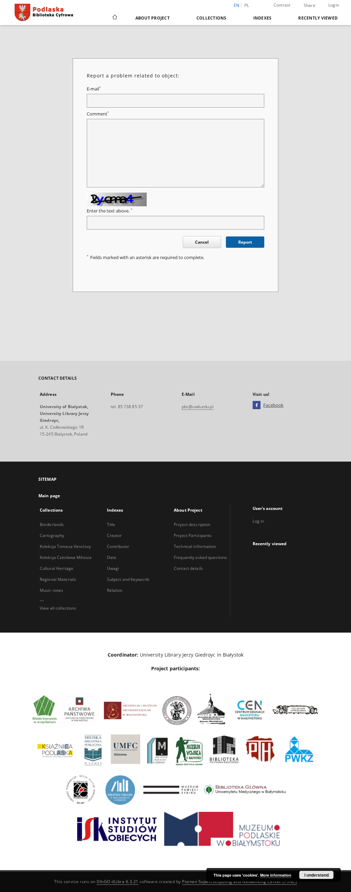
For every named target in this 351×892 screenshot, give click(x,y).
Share (309, 5)
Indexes (262, 18)
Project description (192, 524)
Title (111, 524)
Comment (98, 114)
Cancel (202, 242)
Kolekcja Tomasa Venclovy (65, 546)
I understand (316, 875)
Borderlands (52, 524)
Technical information (195, 546)
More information (275, 875)
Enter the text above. (109, 211)
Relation (115, 590)
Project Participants (192, 535)
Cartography (52, 535)
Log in (258, 521)
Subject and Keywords (128, 579)
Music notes (51, 590)
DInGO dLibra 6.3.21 (117, 881)
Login (333, 5)
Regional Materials (58, 579)
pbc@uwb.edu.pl (198, 407)
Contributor (118, 546)
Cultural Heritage (56, 568)
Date (111, 557)
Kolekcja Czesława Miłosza (66, 557)
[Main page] (114, 17)
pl (246, 5)
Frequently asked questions (200, 557)
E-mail (94, 89)
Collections (211, 18)
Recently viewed (318, 18)
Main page (49, 496)
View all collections (58, 608)
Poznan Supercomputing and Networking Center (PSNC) (239, 881)
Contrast (282, 5)
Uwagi (113, 568)
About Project (152, 18)
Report (245, 242)
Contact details (188, 568)
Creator (114, 535)
